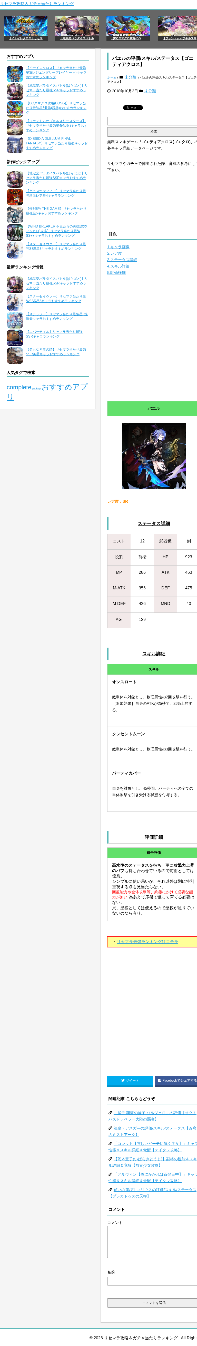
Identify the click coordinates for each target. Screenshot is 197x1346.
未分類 (130, 77)
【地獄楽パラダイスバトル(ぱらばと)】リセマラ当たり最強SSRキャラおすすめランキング (57, 90)
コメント (115, 1222)
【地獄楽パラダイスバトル (77, 38)
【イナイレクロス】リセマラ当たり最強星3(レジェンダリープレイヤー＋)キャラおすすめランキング (56, 72)
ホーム (111, 77)
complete (19, 387)
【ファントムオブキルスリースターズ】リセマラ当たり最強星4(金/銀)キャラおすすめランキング (56, 125)
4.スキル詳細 (118, 266)
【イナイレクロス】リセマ (26, 38)
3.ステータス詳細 (122, 260)
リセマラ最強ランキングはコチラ (147, 941)
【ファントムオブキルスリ (179, 38)
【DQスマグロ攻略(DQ (126, 38)
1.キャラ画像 (118, 247)
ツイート (132, 1080)
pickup (36, 388)
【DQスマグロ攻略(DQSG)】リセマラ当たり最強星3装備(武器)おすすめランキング (56, 107)
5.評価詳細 (116, 272)
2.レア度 (114, 253)
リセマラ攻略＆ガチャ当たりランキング (37, 4)
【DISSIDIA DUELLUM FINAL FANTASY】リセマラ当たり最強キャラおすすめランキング (57, 143)
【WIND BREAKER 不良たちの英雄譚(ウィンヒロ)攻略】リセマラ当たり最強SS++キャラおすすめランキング (56, 230)
